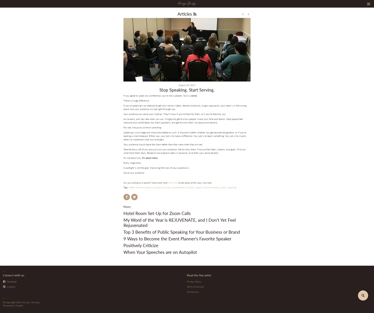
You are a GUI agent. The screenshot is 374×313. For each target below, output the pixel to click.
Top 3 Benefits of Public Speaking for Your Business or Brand (181, 232)
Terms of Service (195, 286)
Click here (173, 182)
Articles (185, 14)
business (157, 187)
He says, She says (31, 302)
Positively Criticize (140, 245)
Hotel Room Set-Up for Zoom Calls (157, 213)
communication (211, 187)
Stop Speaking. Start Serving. (187, 89)
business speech (194, 187)
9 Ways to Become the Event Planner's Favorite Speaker (177, 238)
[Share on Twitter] (134, 197)
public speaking (228, 187)
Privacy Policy (194, 281)
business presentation (174, 187)
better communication (140, 187)
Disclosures (193, 291)
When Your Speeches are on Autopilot (160, 252)
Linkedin (11, 286)
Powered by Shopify (13, 305)
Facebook (12, 281)
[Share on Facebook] (126, 197)
